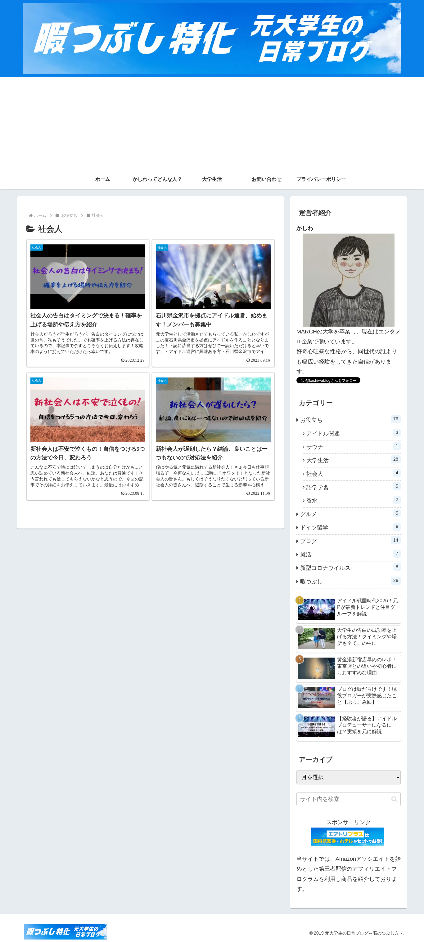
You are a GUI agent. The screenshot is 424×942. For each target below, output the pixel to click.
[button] (394, 799)
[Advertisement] (212, 123)
